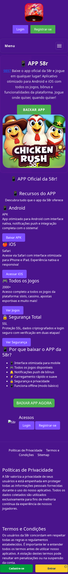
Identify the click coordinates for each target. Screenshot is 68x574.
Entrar (52, 568)
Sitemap (43, 455)
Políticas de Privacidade (25, 450)
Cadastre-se (16, 568)
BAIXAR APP (34, 109)
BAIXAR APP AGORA (34, 402)
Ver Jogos (13, 310)
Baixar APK (13, 237)
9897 (7, 70)
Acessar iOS (14, 274)
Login (20, 29)
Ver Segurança (16, 342)
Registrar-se (43, 29)
